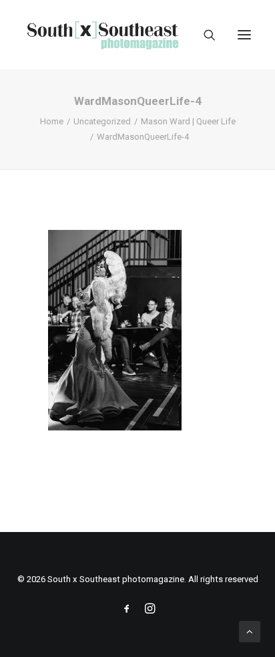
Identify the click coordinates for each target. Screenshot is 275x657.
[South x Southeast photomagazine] (102, 34)
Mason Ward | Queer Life (188, 121)
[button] (244, 35)
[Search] (204, 35)
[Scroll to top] (249, 631)
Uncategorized (102, 121)
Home (51, 121)
